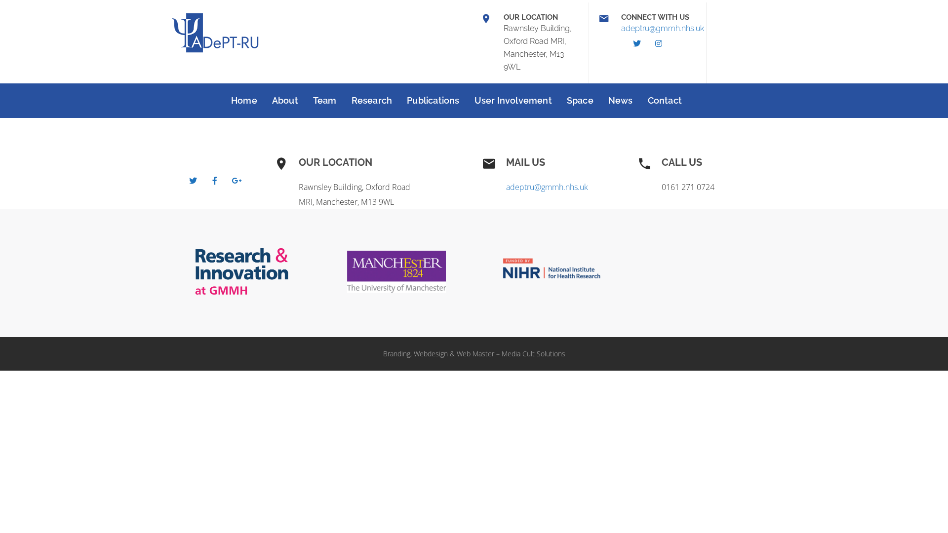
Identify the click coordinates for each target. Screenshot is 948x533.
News (620, 100)
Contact (665, 100)
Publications (433, 100)
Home (244, 100)
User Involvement (513, 100)
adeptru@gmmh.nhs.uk (662, 28)
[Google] (236, 180)
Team (325, 100)
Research (372, 100)
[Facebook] (214, 180)
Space (580, 100)
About (285, 100)
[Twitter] (637, 43)
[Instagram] (658, 43)
